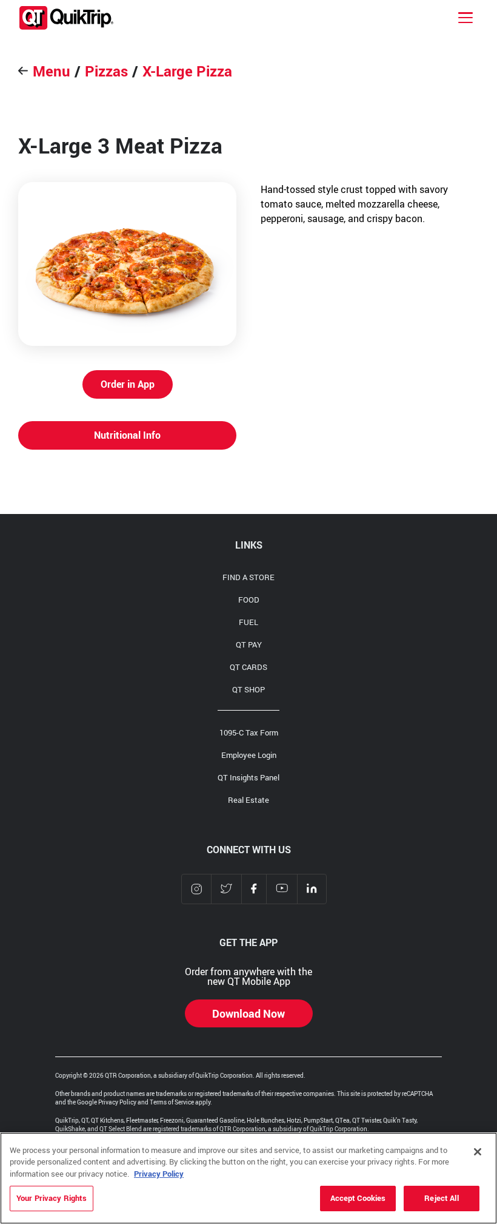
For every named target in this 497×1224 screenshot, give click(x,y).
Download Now (248, 1013)
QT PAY (249, 644)
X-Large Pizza (187, 71)
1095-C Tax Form (248, 732)
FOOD (248, 599)
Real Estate (248, 799)
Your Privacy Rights (51, 1197)
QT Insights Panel (248, 777)
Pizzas (106, 71)
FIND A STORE (248, 577)
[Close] (477, 1151)
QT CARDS (248, 666)
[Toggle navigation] (465, 17)
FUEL (248, 622)
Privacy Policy (159, 1173)
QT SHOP (248, 689)
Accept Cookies (358, 1197)
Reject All (441, 1197)
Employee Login (248, 754)
